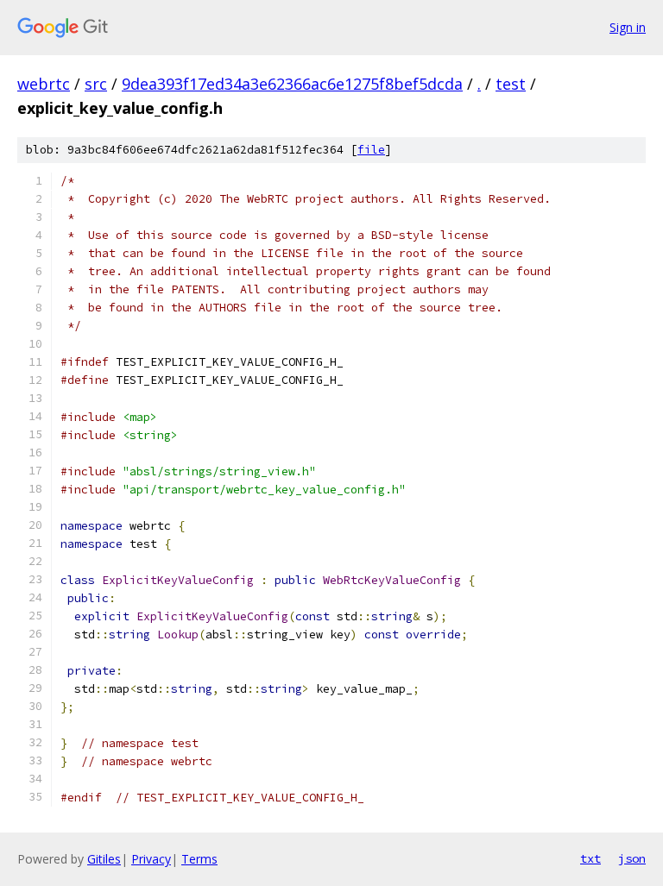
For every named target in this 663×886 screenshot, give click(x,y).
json (632, 858)
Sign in (627, 27)
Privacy (151, 859)
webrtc (43, 83)
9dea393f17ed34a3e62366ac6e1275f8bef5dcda (292, 83)
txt (590, 858)
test (511, 83)
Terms (199, 859)
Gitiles (104, 859)
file (371, 149)
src (96, 83)
